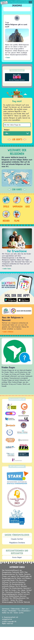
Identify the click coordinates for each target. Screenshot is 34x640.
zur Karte (17, 189)
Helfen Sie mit (7, 613)
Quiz (27, 206)
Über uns (25, 609)
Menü (30, 2)
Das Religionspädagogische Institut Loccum (16, 593)
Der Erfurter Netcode (22, 602)
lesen (8, 57)
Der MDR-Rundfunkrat (17, 598)
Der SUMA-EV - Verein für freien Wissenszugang (15, 600)
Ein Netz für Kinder (9, 590)
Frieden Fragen (8, 367)
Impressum (5, 609)
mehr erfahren (8, 332)
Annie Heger (17, 557)
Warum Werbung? (17, 70)
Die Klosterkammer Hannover (19, 588)
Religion (6, 130)
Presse (4, 611)
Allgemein (17, 18)
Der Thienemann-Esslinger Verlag (13, 592)
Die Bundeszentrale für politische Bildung (14, 585)
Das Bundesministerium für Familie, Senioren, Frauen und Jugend (16, 574)
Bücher (6, 220)
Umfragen (17, 206)
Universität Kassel (8, 580)
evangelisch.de (7, 619)
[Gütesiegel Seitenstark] (17, 478)
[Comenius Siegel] (17, 497)
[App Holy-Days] (17, 288)
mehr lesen (7, 269)
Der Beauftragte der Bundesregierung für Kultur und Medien (17, 577)
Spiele (6, 206)
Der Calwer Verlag (24, 590)
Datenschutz (15, 609)
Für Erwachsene (24, 611)
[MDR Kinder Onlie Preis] (17, 517)
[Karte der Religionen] (17, 178)
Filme (16, 220)
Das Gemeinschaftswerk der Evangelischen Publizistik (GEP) (12, 571)
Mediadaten (12, 611)
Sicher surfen (19, 613)
